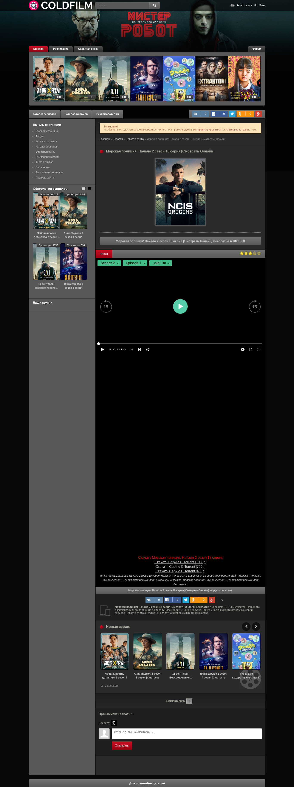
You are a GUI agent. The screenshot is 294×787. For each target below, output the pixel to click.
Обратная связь (88, 48)
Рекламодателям (107, 114)
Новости (118, 139)
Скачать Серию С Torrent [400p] (180, 571)
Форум (256, 48)
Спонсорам (43, 167)
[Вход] (114, 723)
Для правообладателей (147, 783)
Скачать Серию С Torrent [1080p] (180, 562)
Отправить (122, 745)
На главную (61, 5)
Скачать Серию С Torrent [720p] (180, 566)
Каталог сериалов (44, 114)
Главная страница (47, 131)
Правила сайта (45, 177)
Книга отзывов (44, 162)
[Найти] (154, 5)
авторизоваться (237, 129)
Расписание (60, 48)
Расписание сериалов (49, 172)
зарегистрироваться (208, 129)
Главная (38, 48)
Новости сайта (135, 139)
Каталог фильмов (76, 114)
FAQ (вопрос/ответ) (47, 156)
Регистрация (244, 5)
